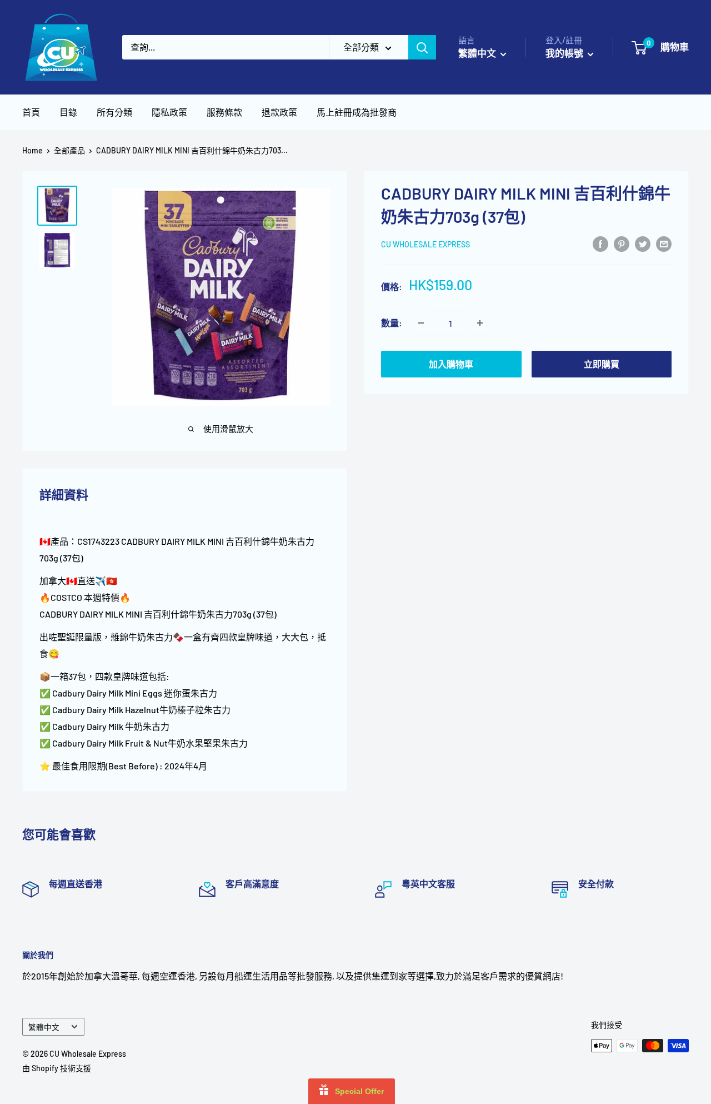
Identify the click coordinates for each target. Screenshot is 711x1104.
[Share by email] (664, 243)
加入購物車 (451, 364)
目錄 (68, 112)
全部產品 (69, 150)
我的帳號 (565, 52)
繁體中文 (43, 1027)
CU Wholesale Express (425, 244)
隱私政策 (169, 112)
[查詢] (422, 47)
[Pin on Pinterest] (621, 243)
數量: (391, 322)
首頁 (31, 112)
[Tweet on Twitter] (642, 243)
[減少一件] (421, 323)
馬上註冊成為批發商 (357, 112)
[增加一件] (480, 323)
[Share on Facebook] (600, 243)
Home (32, 150)
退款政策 (279, 112)
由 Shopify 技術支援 (56, 1068)
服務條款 (224, 112)
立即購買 (601, 364)
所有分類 (114, 112)
